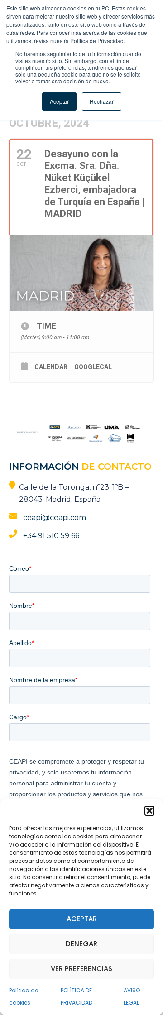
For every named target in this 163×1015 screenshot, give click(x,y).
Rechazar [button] (102, 101)
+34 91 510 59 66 (51, 535)
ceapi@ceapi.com (54, 517)
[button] (149, 810)
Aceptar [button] (59, 101)
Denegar (81, 943)
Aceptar (82, 919)
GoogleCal (93, 366)
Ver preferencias (81, 968)
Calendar (50, 366)
